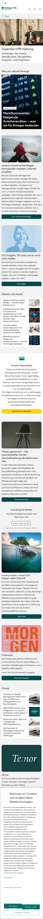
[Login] (35, 9)
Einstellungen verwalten (22, 913)
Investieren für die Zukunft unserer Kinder (21, 528)
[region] (21, 853)
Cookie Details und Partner (12, 887)
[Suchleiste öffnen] (29, 9)
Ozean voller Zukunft (21, 523)
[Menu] (40, 9)
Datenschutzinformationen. (14, 873)
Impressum (8, 878)
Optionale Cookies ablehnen (31, 907)
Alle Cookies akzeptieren (13, 906)
